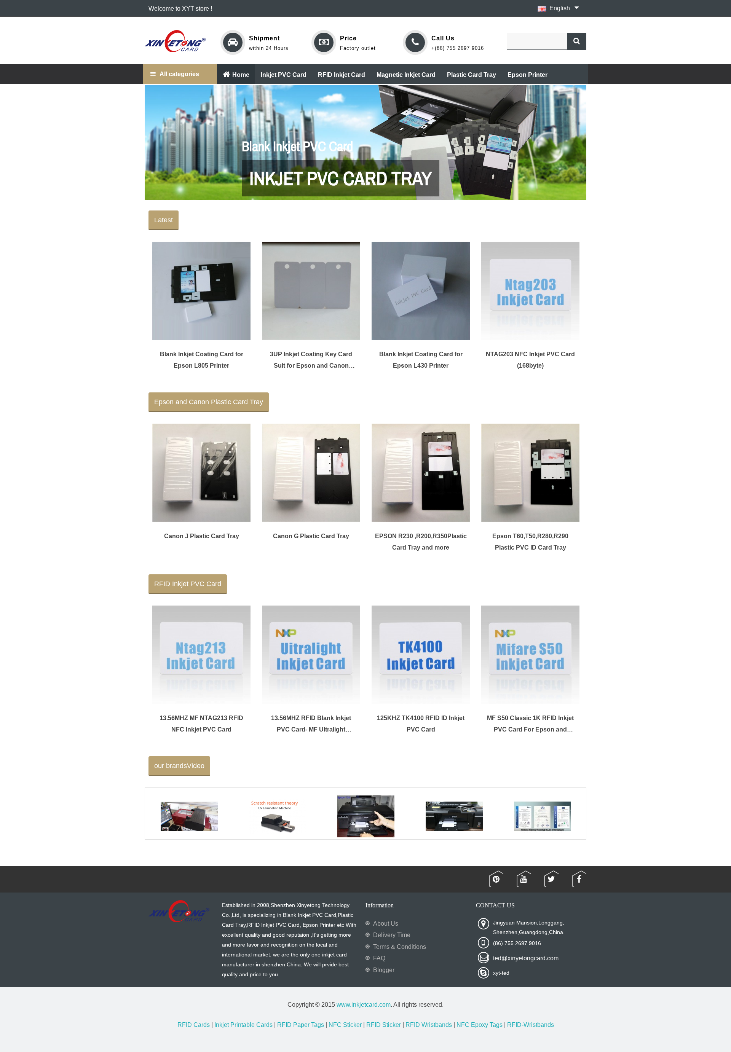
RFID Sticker (383, 1025)
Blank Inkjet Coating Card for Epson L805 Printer (201, 360)
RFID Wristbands (428, 1025)
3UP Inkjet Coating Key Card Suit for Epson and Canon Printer (311, 360)
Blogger (383, 970)
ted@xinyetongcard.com (526, 958)
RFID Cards (193, 1025)
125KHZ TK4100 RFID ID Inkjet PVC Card (420, 724)
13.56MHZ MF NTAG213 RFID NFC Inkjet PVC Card (201, 724)
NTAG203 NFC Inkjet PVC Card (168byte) (530, 360)
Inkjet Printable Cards (243, 1025)
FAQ (379, 958)
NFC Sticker (345, 1025)
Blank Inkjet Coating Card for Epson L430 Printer (421, 360)
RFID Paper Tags (300, 1025)
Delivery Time (391, 935)
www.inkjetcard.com (364, 1004)
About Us (385, 923)
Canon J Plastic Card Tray (201, 536)
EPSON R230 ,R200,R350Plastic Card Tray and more (421, 542)
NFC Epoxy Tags (479, 1025)
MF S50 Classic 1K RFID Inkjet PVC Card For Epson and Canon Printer (530, 724)
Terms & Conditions (399, 947)
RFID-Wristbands (530, 1025)
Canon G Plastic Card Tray (311, 536)
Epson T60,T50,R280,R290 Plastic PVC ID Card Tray (530, 542)
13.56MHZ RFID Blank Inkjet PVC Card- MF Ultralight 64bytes (311, 724)
